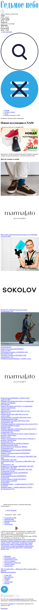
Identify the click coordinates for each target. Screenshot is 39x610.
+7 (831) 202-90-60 (10, 510)
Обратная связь (9, 519)
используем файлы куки (16, 599)
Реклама (6, 522)
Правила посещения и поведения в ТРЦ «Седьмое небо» (18, 539)
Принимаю (4, 608)
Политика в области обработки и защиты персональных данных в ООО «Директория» (18, 541)
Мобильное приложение (8, 572)
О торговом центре (10, 517)
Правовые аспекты (10, 521)
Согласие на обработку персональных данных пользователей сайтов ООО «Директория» (17, 546)
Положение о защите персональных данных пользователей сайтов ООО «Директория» (17, 544)
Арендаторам (8, 524)
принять (11, 603)
